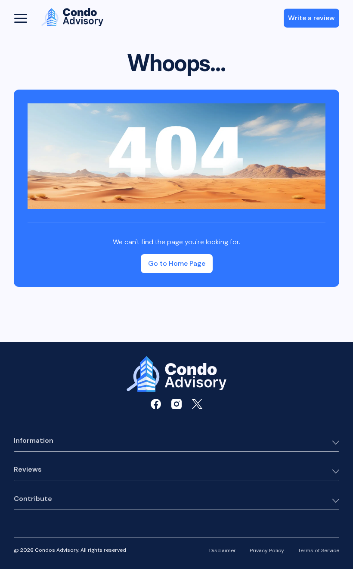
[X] (197, 404)
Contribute (33, 499)
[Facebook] (156, 404)
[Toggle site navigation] (21, 18)
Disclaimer (222, 551)
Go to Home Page (176, 263)
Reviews (28, 470)
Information (33, 441)
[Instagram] (176, 404)
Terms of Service (318, 551)
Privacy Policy (267, 551)
